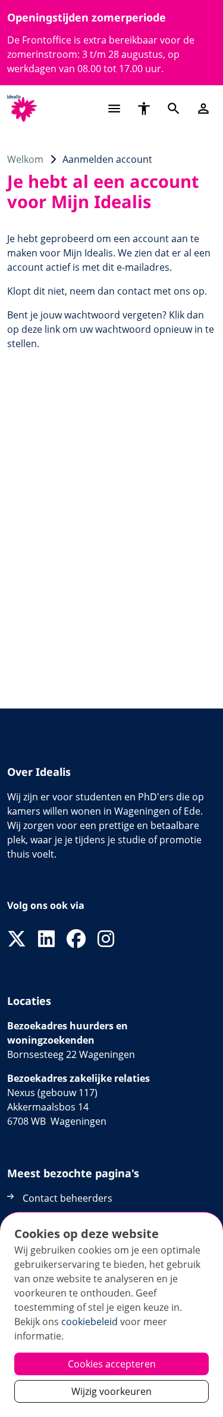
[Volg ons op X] (16, 939)
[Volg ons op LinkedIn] (46, 939)
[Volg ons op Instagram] (106, 939)
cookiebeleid (89, 1321)
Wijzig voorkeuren (111, 1391)
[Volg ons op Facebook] (76, 939)
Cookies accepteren (112, 1363)
